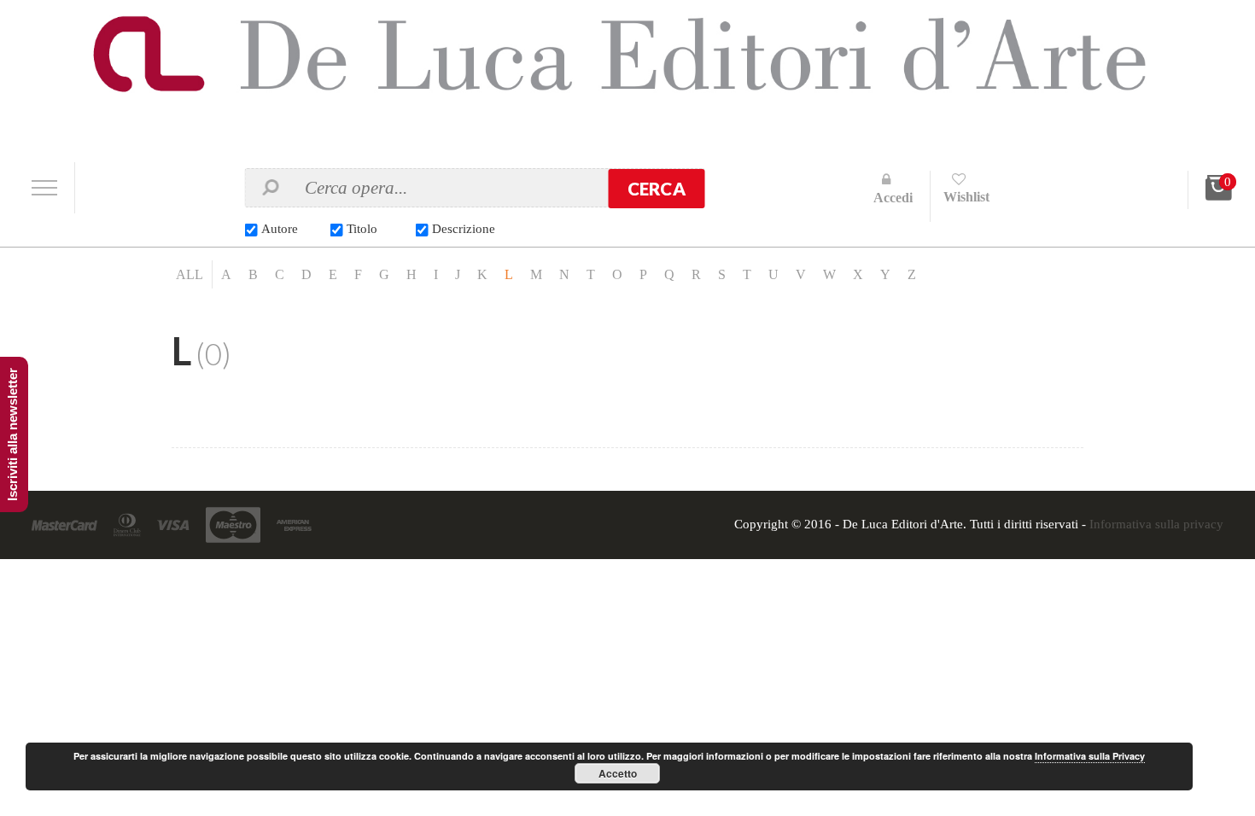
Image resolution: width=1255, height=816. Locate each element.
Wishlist (966, 196)
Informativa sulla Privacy (1090, 755)
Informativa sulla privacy (1156, 524)
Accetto (617, 773)
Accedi (893, 197)
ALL (189, 274)
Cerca (657, 188)
